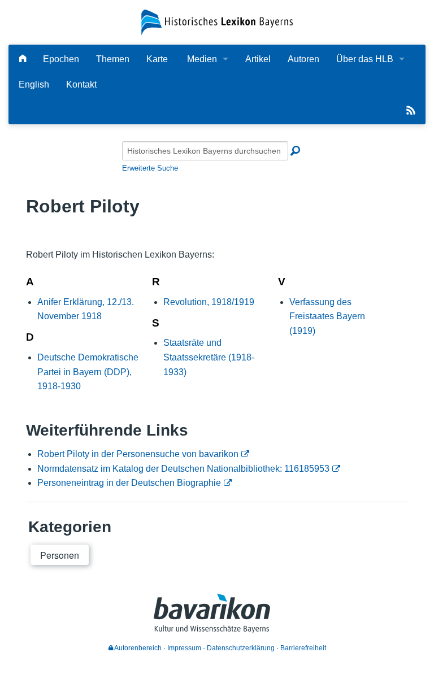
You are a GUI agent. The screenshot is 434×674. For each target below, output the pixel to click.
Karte (157, 59)
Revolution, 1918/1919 (208, 302)
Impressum (184, 648)
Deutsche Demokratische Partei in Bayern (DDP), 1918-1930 (87, 372)
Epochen (61, 59)
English (34, 84)
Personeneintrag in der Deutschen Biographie (129, 483)
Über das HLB (364, 59)
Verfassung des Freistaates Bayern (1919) (327, 316)
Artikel (258, 59)
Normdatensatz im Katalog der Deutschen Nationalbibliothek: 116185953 (183, 468)
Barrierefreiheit (303, 648)
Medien (202, 59)
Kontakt (81, 84)
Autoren (303, 59)
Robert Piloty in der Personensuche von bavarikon (137, 454)
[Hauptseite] (22, 59)
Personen (59, 555)
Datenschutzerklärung (241, 648)
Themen (112, 59)
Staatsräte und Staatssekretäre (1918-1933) (208, 357)
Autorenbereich (137, 648)
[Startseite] (217, 22)
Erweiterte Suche (150, 168)
